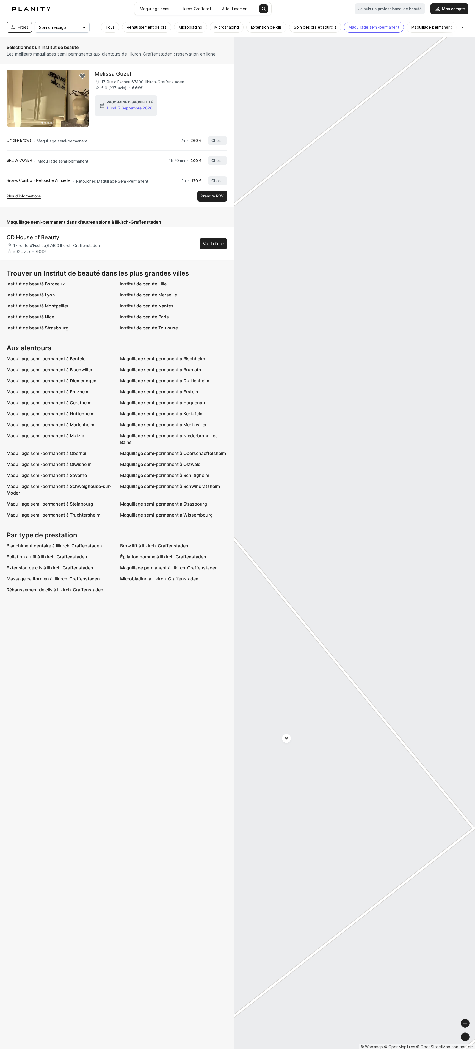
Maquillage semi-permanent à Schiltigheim (164, 475)
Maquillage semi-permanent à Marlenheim (50, 424)
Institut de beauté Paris (144, 317)
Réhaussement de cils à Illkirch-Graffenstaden (55, 589)
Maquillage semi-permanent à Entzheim (48, 391)
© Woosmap (372, 1046)
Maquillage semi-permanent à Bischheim (162, 358)
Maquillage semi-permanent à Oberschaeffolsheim (173, 453)
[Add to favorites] (82, 76)
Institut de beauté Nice (30, 317)
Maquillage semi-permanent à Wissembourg (166, 515)
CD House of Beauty (33, 237)
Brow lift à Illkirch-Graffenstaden (154, 545)
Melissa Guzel (113, 73)
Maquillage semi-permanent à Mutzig (45, 435)
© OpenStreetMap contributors (445, 1046)
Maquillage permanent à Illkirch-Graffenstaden (169, 567)
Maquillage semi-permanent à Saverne (47, 475)
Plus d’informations (24, 196)
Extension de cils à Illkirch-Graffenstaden (50, 567)
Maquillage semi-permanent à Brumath (160, 369)
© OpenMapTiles (399, 1046)
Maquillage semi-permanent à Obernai (46, 453)
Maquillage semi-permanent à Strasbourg (163, 504)
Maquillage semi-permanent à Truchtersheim (53, 515)
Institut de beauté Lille (143, 284)
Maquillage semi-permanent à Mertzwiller (163, 424)
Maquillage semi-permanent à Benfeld (46, 358)
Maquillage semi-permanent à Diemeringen (51, 380)
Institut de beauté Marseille (148, 295)
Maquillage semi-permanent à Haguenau (162, 402)
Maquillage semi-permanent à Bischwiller (49, 369)
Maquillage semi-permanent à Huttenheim (51, 413)
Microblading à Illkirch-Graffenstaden (159, 578)
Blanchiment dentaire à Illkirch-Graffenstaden (54, 545)
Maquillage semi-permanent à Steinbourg (50, 504)
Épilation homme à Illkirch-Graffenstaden (163, 556)
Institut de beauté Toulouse (149, 328)
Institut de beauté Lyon (31, 295)
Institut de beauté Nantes (146, 306)
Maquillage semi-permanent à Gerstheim (49, 402)
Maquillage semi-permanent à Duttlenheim (164, 380)
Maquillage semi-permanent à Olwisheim (49, 464)
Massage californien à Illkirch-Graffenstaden (53, 578)
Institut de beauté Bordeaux (36, 284)
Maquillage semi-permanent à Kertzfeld (161, 413)
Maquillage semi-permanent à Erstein (159, 391)
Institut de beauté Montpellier (37, 306)
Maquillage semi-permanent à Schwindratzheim (170, 486)
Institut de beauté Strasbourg (37, 328)
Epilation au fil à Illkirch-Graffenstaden (47, 556)
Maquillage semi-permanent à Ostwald (160, 464)
